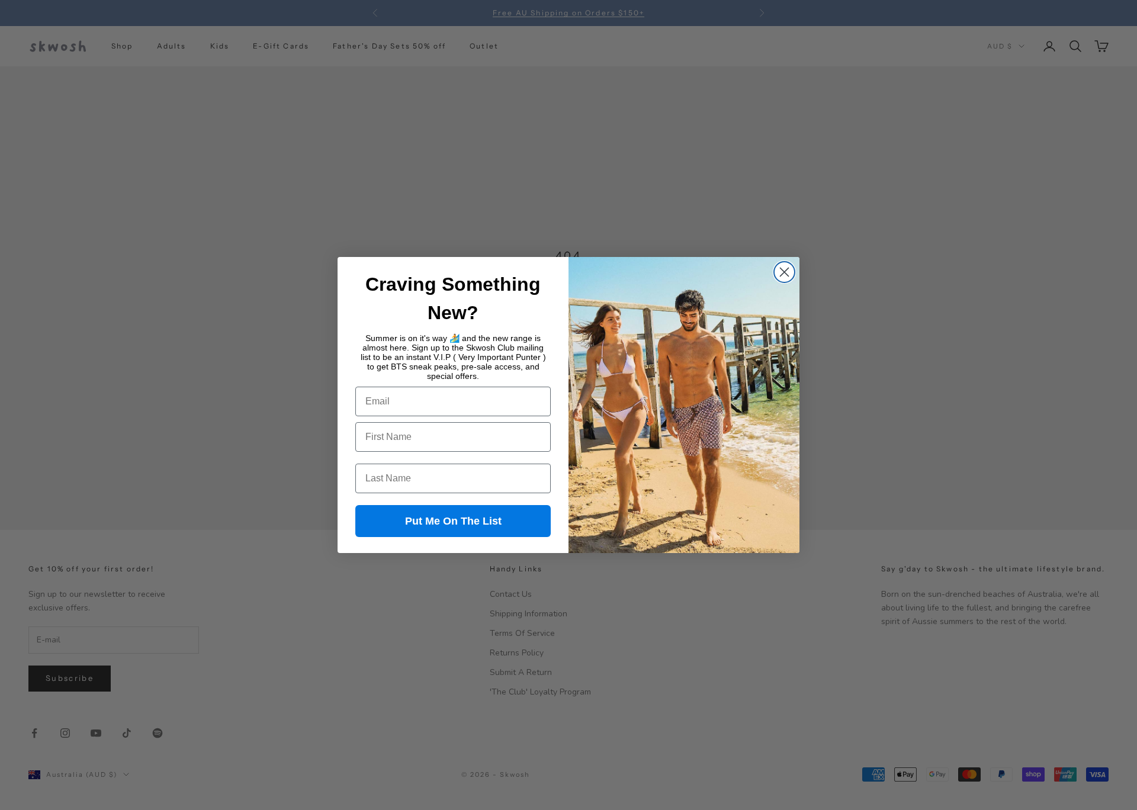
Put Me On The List (453, 521)
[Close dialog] (784, 272)
